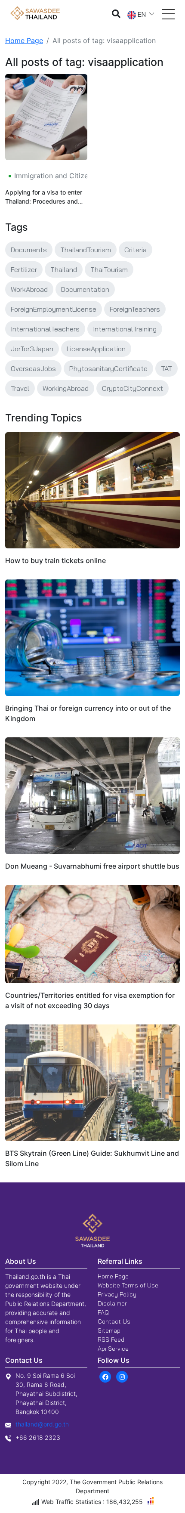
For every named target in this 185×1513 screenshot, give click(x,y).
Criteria (135, 249)
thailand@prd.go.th (42, 1424)
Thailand (63, 269)
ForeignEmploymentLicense (53, 309)
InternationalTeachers (45, 329)
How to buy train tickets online (55, 560)
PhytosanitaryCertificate (108, 368)
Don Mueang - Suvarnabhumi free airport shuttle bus (92, 866)
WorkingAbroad (66, 388)
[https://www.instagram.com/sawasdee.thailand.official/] (122, 1376)
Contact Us (114, 1321)
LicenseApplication (96, 348)
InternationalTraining (125, 329)
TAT (166, 368)
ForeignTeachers (135, 309)
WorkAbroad (29, 289)
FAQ (103, 1312)
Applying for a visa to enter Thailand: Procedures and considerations (43, 197)
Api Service (113, 1348)
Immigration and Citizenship (58, 175)
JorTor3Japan (32, 348)
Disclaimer (112, 1303)
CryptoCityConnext (132, 388)
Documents (29, 249)
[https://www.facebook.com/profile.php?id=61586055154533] (105, 1376)
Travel (20, 388)
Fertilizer (24, 269)
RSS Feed (111, 1339)
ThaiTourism (109, 269)
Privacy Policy (117, 1294)
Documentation (85, 289)
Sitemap (109, 1330)
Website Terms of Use (128, 1285)
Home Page (24, 40)
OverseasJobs (33, 368)
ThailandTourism (85, 249)
